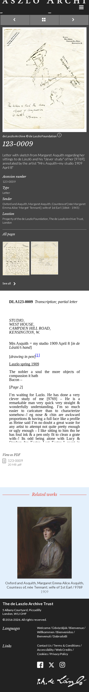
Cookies (42, 654)
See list (44, 20)
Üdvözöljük (59, 628)
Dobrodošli (60, 636)
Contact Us (44, 645)
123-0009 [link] (15, 462)
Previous (15, 20)
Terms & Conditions (67, 645)
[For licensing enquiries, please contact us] (59, 136)
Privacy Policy (59, 654)
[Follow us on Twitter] (51, 665)
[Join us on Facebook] (40, 665)
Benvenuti (44, 636)
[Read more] (44, 576)
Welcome (43, 628)
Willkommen (45, 632)
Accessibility (45, 650)
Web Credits (64, 650)
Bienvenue (76, 628)
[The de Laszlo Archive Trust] (44, 6)
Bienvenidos (64, 632)
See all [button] (6, 283)
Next (74, 20)
